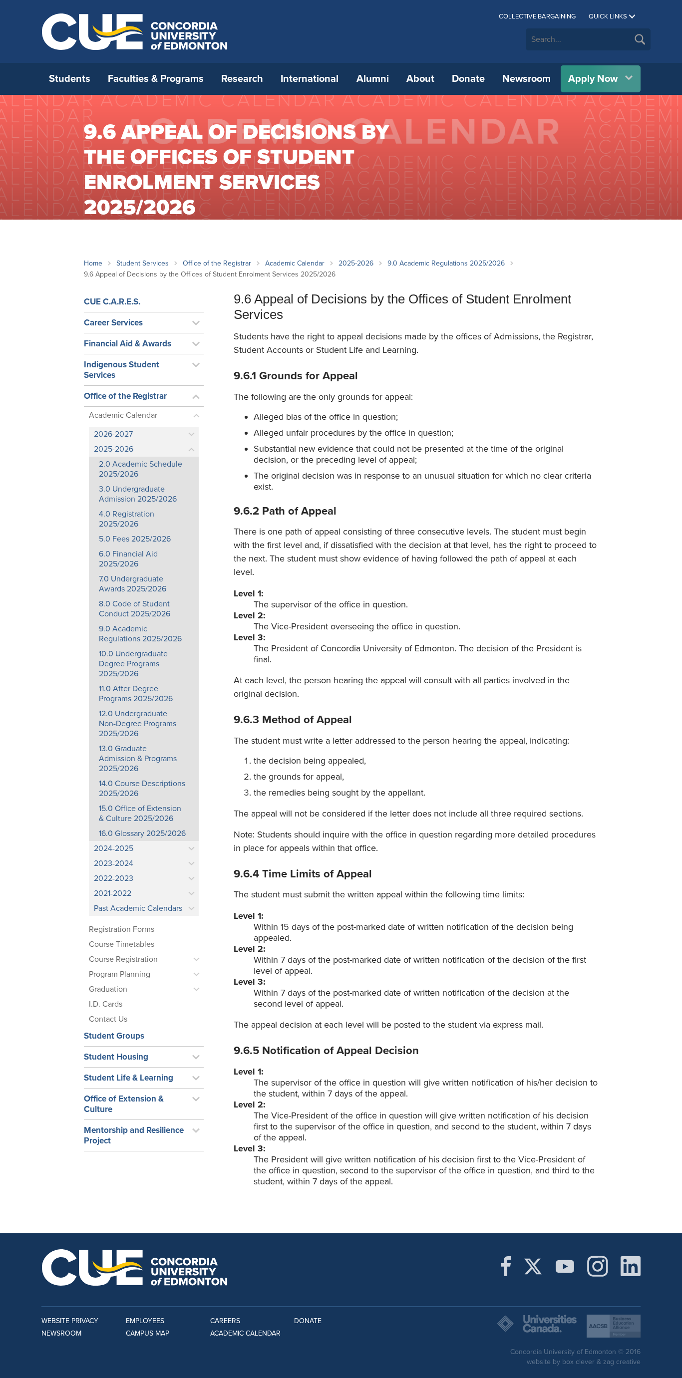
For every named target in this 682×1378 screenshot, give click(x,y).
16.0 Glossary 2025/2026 (142, 833)
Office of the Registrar (217, 263)
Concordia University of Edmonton (135, 31)
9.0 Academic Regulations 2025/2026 (446, 263)
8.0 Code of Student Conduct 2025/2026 (134, 609)
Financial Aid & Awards (127, 343)
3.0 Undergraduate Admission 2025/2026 (138, 494)
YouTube (565, 1266)
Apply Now (593, 79)
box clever (578, 1362)
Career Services (113, 322)
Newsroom (526, 79)
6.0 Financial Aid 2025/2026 (128, 559)
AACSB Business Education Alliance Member (614, 1326)
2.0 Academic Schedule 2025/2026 (140, 469)
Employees (145, 1321)
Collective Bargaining (537, 16)
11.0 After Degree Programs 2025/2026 (136, 694)
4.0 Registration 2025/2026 (126, 519)
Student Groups (114, 1036)
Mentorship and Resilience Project (134, 1135)
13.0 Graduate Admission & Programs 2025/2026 (138, 759)
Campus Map (147, 1333)
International (310, 79)
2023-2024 (113, 863)
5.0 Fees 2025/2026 (135, 539)
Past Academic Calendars (138, 908)
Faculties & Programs (156, 79)
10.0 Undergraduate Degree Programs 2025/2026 (133, 664)
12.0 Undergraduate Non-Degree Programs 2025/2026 (137, 724)
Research (242, 79)
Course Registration (123, 959)
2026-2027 (113, 434)
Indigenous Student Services (121, 369)
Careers (225, 1321)
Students (69, 79)
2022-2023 (113, 878)
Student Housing (116, 1057)
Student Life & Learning (128, 1078)
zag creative (622, 1362)
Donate (468, 79)
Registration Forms (121, 929)
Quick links (608, 16)
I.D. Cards (105, 1004)
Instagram (597, 1266)
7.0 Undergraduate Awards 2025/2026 (132, 584)
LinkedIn (631, 1266)
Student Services (142, 263)
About (420, 79)
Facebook (506, 1266)
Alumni (372, 79)
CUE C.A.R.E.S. (112, 301)
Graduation (108, 989)
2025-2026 (356, 263)
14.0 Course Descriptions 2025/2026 (142, 789)
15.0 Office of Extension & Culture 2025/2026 (140, 814)
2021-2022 (112, 893)
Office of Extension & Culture (124, 1104)
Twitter (533, 1266)
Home (93, 263)
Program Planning (119, 974)
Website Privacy (69, 1321)
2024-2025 (113, 848)
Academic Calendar (295, 263)
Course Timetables (121, 944)
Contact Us (108, 1019)
